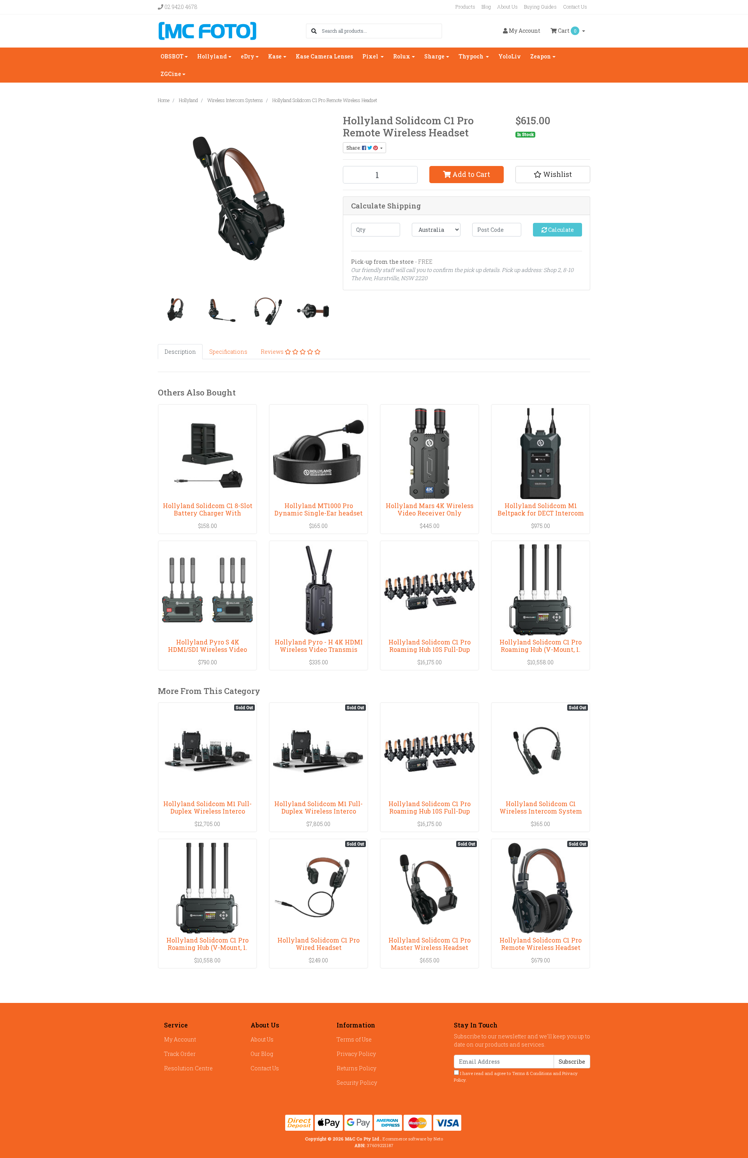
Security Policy (357, 1082)
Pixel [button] (370, 56)
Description (180, 351)
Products (465, 6)
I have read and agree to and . (516, 1076)
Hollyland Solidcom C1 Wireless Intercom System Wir (540, 811)
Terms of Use (354, 1039)
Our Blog (262, 1053)
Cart (567, 30)
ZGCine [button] (171, 74)
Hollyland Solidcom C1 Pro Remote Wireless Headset (540, 943)
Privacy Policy (356, 1053)
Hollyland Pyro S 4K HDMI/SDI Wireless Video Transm (207, 649)
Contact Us (575, 6)
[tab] (180, 351)
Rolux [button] (401, 56)
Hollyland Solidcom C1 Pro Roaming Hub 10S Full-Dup (429, 645)
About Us (507, 6)
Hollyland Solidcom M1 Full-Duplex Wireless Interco (207, 807)
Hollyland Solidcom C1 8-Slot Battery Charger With (207, 509)
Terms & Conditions (532, 1073)
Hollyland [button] (212, 56)
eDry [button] (247, 56)
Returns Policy (356, 1068)
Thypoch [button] (472, 56)
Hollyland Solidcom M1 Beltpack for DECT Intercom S (540, 512)
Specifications (228, 351)
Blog (486, 6)
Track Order (180, 1053)
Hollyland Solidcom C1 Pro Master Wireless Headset (429, 943)
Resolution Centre (188, 1068)
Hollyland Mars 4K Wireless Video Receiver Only (429, 509)
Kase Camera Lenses (324, 56)
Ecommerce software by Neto (413, 1139)
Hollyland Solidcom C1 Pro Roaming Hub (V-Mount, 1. (540, 645)
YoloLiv (509, 56)
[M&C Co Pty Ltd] (207, 30)
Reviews (273, 351)
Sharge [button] (434, 56)
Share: (354, 148)
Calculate (560, 229)
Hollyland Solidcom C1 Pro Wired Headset (318, 943)
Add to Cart (470, 174)
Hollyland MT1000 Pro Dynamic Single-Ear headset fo (318, 512)
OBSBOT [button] (172, 56)
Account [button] (524, 30)
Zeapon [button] (540, 56)
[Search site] (314, 31)
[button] (552, 174)
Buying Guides (540, 6)
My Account (180, 1039)
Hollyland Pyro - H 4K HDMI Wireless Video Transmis (319, 645)
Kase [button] (275, 56)
